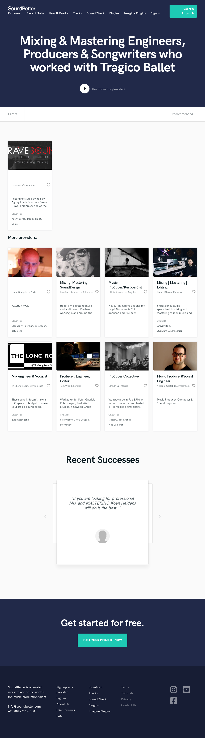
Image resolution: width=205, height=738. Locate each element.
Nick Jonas (125, 419)
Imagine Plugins (135, 13)
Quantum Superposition (170, 330)
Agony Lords (18, 218)
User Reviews (65, 710)
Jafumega (17, 330)
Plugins (114, 13)
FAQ (59, 716)
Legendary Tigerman (22, 325)
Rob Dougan (82, 419)
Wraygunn (40, 325)
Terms (125, 687)
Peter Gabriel (67, 419)
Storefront (95, 687)
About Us (62, 704)
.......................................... (102, 549)
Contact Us (129, 705)
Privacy (126, 699)
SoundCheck (96, 13)
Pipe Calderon (116, 424)
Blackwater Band (20, 419)
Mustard (113, 419)
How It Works (58, 13)
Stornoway (65, 424)
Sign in (155, 13)
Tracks (77, 13)
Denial (15, 223)
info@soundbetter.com (24, 707)
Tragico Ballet (34, 218)
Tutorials (127, 693)
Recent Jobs (35, 13)
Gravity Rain (163, 325)
